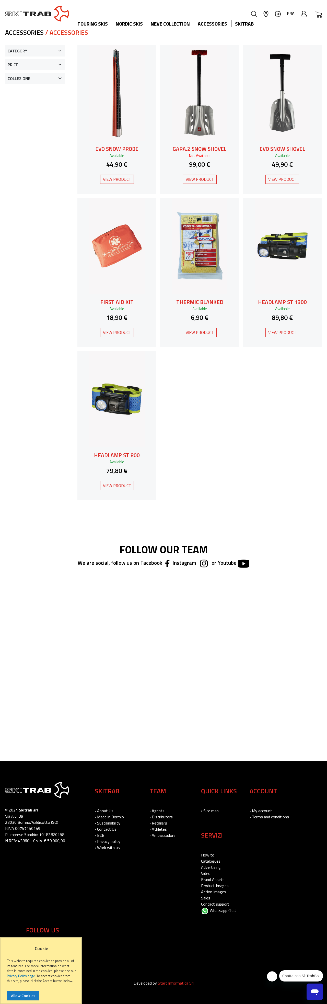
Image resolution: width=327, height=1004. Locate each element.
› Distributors (161, 817)
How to (207, 855)
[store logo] (37, 13)
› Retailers (158, 823)
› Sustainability (107, 823)
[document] (41, 973)
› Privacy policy (107, 841)
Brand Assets (213, 879)
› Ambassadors (162, 835)
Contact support (215, 904)
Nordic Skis (129, 23)
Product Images (215, 886)
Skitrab (244, 23)
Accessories (212, 23)
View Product (117, 179)
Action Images (213, 892)
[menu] (167, 24)
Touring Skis (92, 23)
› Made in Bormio (109, 817)
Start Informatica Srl (176, 983)
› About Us (104, 811)
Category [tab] (17, 51)
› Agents (157, 811)
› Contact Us (105, 829)
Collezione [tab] (19, 78)
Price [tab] (13, 65)
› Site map (210, 811)
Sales (205, 898)
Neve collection (170, 23)
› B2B (99, 835)
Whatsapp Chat (222, 910)
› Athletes (158, 829)
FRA (291, 13)
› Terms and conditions (269, 817)
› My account (261, 811)
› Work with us (107, 847)
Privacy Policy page (21, 975)
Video (206, 873)
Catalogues (210, 861)
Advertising (211, 867)
